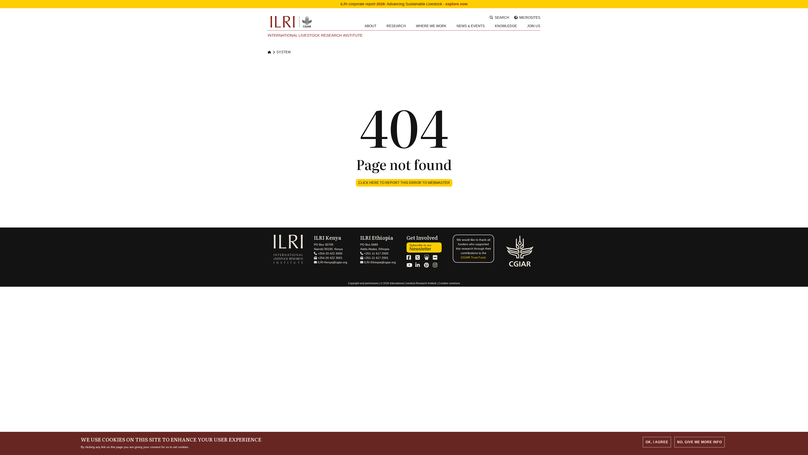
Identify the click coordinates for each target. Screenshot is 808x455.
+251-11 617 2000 (375, 253)
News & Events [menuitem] (471, 26)
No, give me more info (699, 442)
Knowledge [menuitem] (506, 26)
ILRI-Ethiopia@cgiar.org (379, 262)
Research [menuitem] (396, 26)
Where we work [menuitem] (431, 26)
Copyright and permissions (363, 283)
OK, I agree (657, 442)
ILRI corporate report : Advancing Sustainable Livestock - (404, 4)
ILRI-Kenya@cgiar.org (332, 262)
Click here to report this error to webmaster (404, 183)
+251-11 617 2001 (375, 258)
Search (502, 17)
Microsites (529, 17)
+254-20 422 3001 (329, 258)
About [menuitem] (370, 26)
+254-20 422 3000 (329, 253)
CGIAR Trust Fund (473, 257)
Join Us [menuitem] (533, 26)
